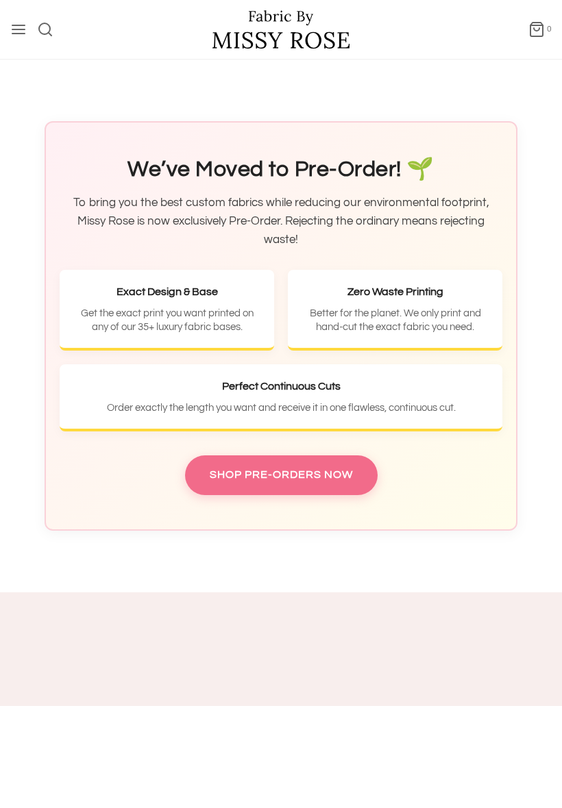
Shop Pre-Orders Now (281, 474)
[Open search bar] (50, 29)
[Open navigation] (18, 29)
